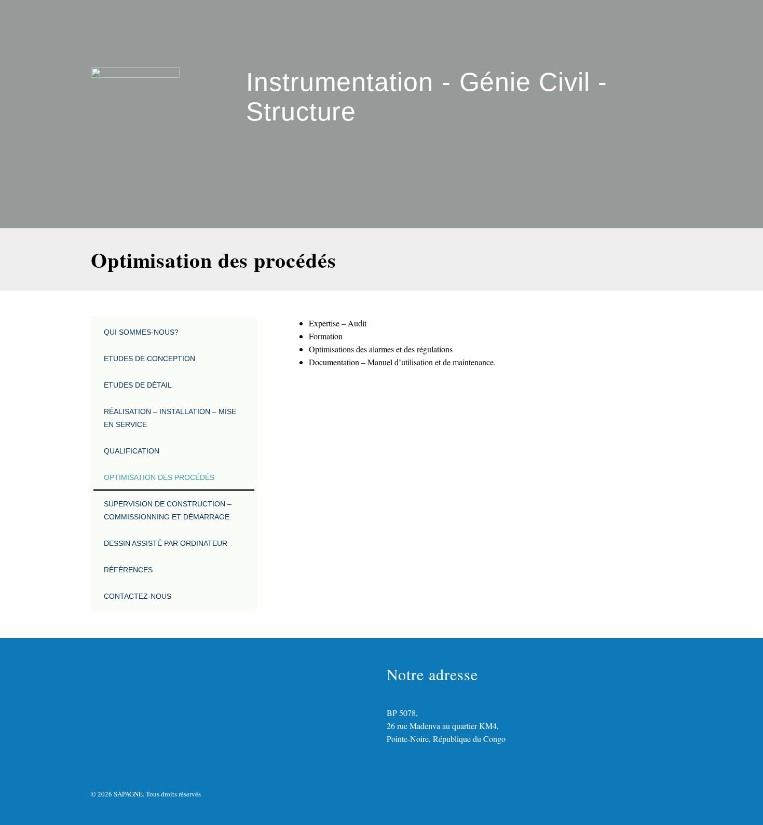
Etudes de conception (149, 358)
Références (128, 570)
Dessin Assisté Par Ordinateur (165, 543)
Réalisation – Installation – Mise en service (170, 418)
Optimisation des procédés (159, 477)
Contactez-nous (137, 596)
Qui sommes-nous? (141, 332)
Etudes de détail (138, 385)
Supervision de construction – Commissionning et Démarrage (167, 510)
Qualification (131, 451)
